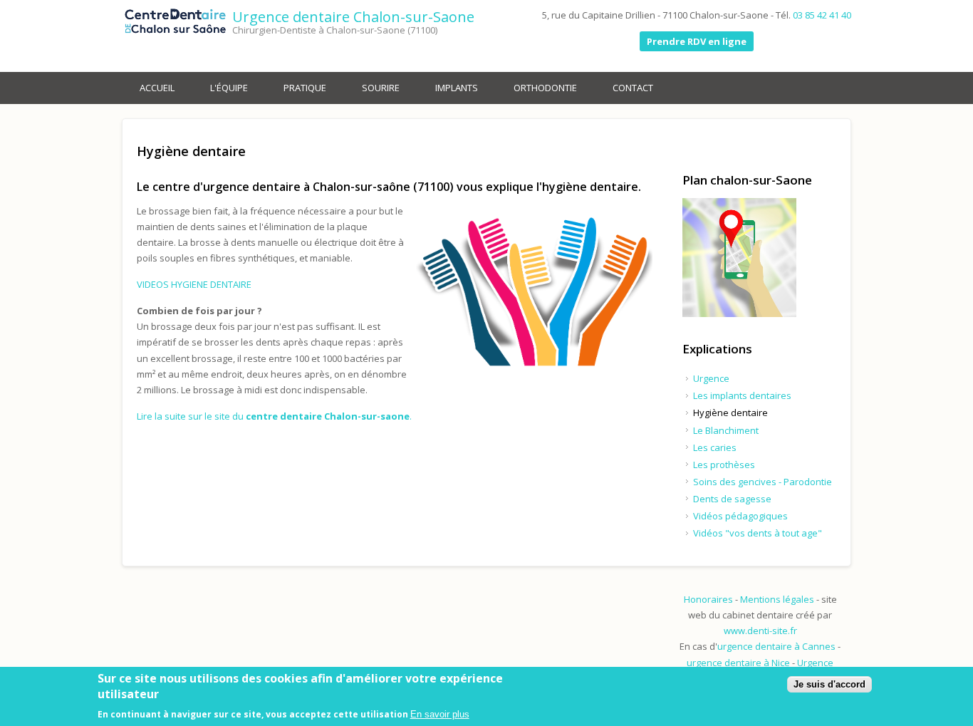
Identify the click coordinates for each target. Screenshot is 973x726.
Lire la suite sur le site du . (274, 416)
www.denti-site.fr (760, 630)
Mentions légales (777, 599)
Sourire (381, 87)
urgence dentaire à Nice (738, 662)
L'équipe (229, 87)
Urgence (711, 378)
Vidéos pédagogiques (740, 515)
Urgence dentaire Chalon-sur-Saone (353, 16)
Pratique (304, 87)
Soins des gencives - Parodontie (762, 481)
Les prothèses (724, 464)
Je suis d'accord (829, 684)
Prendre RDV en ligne (696, 41)
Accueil (157, 87)
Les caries (715, 447)
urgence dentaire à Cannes (777, 646)
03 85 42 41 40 (822, 15)
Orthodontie (545, 87)
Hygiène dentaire (730, 412)
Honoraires (708, 599)
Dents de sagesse (732, 498)
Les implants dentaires (742, 395)
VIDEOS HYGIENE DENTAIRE (194, 284)
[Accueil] (175, 22)
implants (456, 87)
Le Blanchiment (726, 430)
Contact (633, 87)
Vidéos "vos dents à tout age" (757, 533)
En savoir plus (439, 714)
